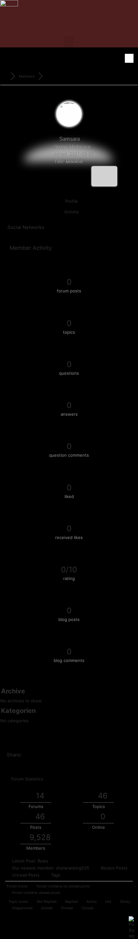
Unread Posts (25, 875)
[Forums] (5, 76)
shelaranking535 (72, 867)
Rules (43, 860)
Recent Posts (114, 867)
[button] (69, 42)
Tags (55, 875)
